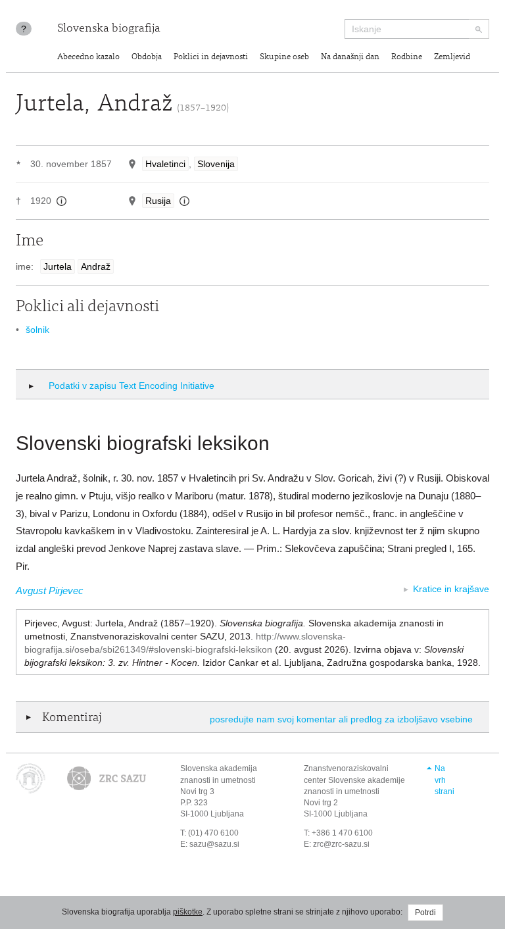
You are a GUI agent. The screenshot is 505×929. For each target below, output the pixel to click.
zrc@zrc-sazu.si (341, 844)
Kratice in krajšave (451, 589)
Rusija (158, 200)
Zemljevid (452, 57)
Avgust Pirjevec (50, 590)
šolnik (37, 329)
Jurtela (57, 266)
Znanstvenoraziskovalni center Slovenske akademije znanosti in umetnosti (354, 779)
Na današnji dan (350, 57)
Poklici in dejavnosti (211, 57)
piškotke (188, 911)
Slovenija (216, 164)
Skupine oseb (284, 57)
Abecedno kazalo (88, 57)
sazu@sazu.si (214, 844)
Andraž (95, 266)
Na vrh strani (444, 779)
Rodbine (406, 57)
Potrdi (425, 912)
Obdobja (147, 57)
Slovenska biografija (108, 29)
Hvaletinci (165, 164)
